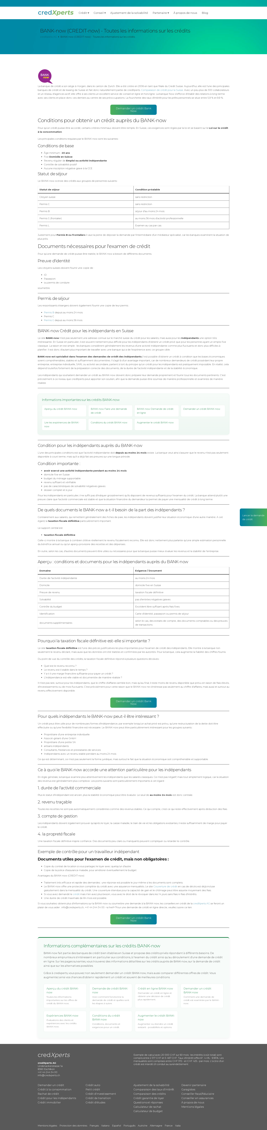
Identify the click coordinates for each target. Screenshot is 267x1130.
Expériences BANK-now (62, 1015)
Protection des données (73, 1125)
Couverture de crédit (165, 886)
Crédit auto (93, 1085)
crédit (76, 894)
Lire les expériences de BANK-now (61, 424)
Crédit (83, 12)
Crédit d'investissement (101, 1093)
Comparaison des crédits (150, 1093)
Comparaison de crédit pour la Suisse (162, 90)
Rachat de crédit (48, 1093)
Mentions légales (192, 1106)
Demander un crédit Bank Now (133, 110)
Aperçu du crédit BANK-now (60, 408)
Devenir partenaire (193, 1085)
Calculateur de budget (148, 1111)
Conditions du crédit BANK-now (109, 422)
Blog (205, 12)
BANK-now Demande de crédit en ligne (155, 410)
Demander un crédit (51, 1085)
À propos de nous (185, 12)
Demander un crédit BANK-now (201, 408)
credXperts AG (201, 903)
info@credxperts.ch (49, 1075)
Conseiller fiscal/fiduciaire (197, 1093)
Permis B (49, 312)
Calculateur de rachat (147, 1106)
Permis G (49, 320)
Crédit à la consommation (55, 1089)
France (169, 1125)
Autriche (142, 1125)
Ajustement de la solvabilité (129, 12)
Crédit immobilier (49, 1102)
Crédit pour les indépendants (57, 1098)
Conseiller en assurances (197, 1098)
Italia (177, 1125)
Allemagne (156, 1125)
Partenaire (160, 12)
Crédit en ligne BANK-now (155, 988)
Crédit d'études (95, 1102)
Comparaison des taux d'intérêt (154, 1089)
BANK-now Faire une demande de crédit (109, 410)
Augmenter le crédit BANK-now (155, 422)
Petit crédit (93, 1089)
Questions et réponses (148, 1102)
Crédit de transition (98, 1098)
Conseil (99, 12)
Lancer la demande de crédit (253, 517)
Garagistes (188, 1089)
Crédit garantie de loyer (149, 1098)
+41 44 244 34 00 (47, 1072)
